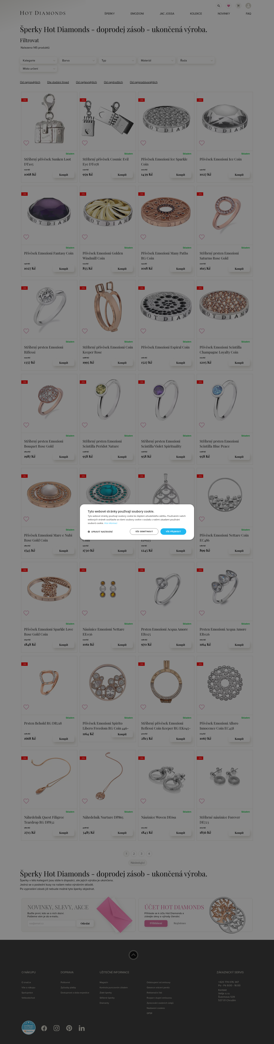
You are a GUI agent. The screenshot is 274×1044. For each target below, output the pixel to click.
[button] (100, 531)
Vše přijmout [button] (173, 531)
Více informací (110, 523)
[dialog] (137, 522)
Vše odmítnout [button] (144, 531)
